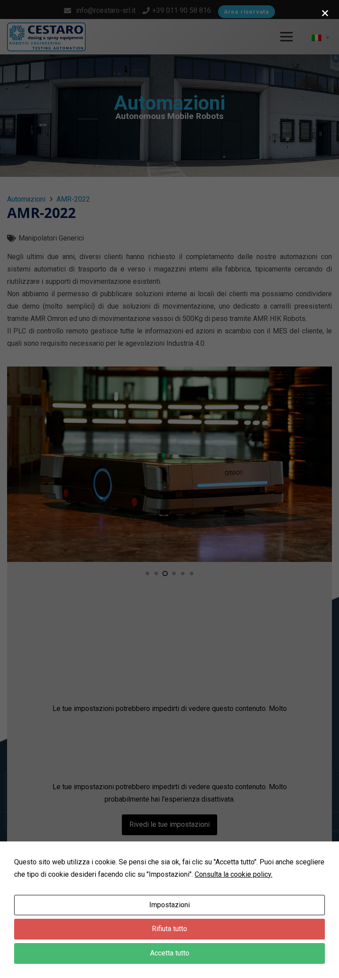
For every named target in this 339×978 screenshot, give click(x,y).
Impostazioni (169, 905)
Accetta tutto (169, 953)
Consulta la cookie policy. (233, 874)
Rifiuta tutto (169, 929)
